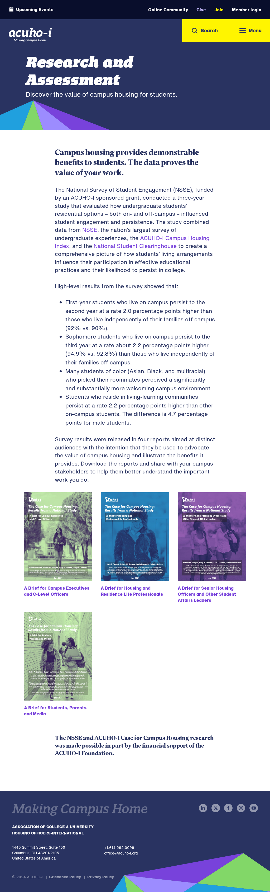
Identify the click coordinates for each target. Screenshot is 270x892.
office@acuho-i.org (121, 853)
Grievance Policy (65, 877)
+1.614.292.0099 (119, 847)
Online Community (168, 10)
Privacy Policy (100, 877)
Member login (246, 10)
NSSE (89, 230)
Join (219, 10)
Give (201, 10)
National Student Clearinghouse (135, 246)
